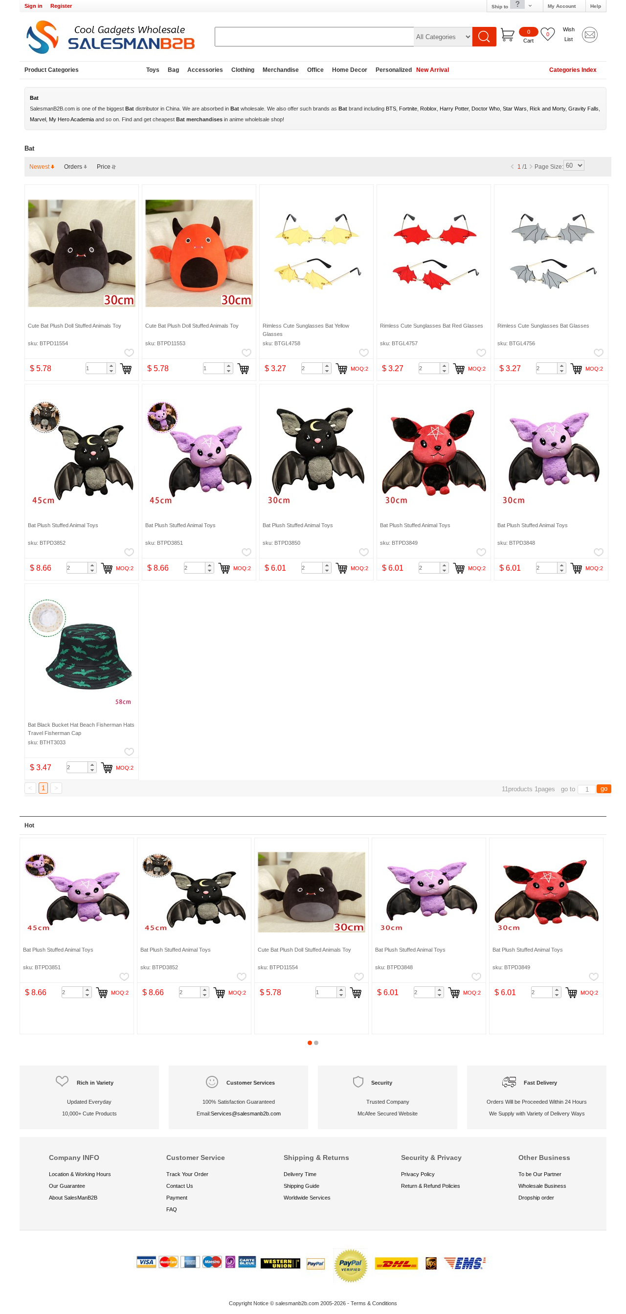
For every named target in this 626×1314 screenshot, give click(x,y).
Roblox (428, 108)
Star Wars (515, 108)
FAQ (171, 1209)
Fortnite (408, 108)
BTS (391, 108)
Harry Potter (454, 108)
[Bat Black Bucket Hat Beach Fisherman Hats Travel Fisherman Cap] (81, 652)
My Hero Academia (71, 119)
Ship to (501, 6)
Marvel (38, 119)
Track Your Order (187, 1174)
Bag (173, 70)
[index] (112, 36)
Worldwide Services (307, 1198)
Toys (152, 70)
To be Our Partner (539, 1174)
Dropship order (536, 1198)
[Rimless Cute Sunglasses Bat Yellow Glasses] (316, 253)
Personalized (394, 70)
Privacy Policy (418, 1174)
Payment (176, 1198)
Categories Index (573, 70)
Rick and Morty (547, 108)
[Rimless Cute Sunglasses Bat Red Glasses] (434, 253)
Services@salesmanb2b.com (246, 1113)
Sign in (33, 6)
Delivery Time (300, 1174)
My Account (562, 6)
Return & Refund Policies (430, 1186)
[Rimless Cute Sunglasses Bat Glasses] (551, 253)
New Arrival (432, 70)
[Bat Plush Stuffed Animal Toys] (81, 453)
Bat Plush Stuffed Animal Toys (63, 525)
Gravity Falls (583, 108)
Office (315, 70)
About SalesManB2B (73, 1198)
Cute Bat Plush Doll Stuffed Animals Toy (74, 326)
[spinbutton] (100, 368)
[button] (111, 365)
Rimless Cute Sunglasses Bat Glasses (543, 326)
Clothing (242, 70)
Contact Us (179, 1186)
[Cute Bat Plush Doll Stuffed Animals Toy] (81, 253)
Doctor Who (485, 108)
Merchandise (281, 70)
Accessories (205, 70)
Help (595, 6)
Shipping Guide (301, 1186)
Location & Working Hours (80, 1174)
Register (61, 6)
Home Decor (349, 70)
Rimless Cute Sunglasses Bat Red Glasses (431, 326)
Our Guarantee (67, 1186)
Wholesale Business (542, 1186)
